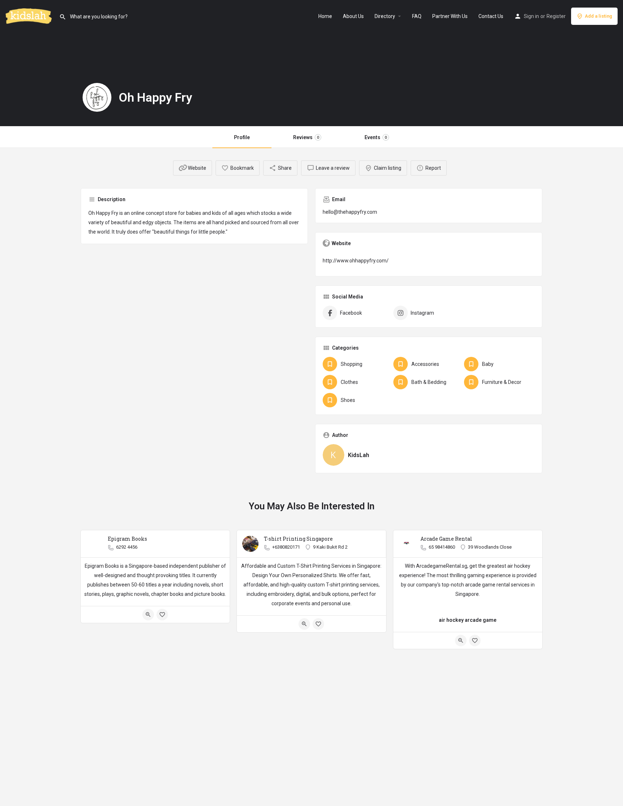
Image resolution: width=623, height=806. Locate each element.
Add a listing (598, 16)
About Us (353, 16)
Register (556, 16)
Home (325, 16)
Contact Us (490, 16)
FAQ (416, 16)
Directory (385, 16)
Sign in (531, 16)
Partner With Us (450, 16)
